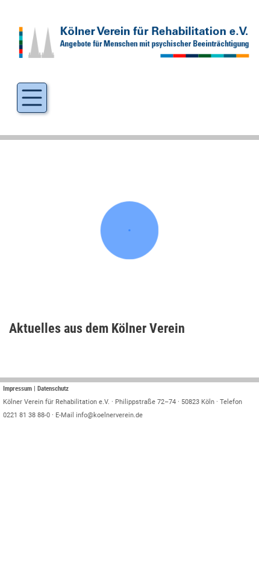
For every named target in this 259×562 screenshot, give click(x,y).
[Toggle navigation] (32, 98)
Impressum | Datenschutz (36, 389)
